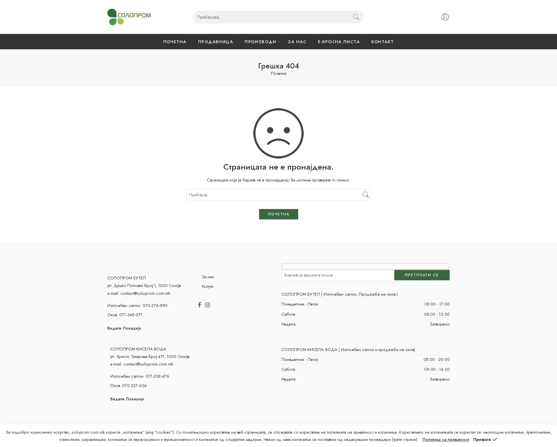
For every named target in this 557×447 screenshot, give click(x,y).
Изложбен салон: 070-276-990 (137, 305)
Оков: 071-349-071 (124, 315)
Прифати (482, 439)
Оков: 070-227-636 (128, 385)
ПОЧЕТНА (175, 42)
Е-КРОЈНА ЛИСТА (339, 42)
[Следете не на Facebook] (199, 305)
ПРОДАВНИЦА (215, 42)
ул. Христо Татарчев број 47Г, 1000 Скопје (150, 356)
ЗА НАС (297, 42)
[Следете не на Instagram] (207, 305)
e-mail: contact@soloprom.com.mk (138, 293)
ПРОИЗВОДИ (260, 42)
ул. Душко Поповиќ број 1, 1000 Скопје (144, 285)
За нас (208, 277)
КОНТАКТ (382, 42)
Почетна (278, 73)
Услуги (207, 286)
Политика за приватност (445, 439)
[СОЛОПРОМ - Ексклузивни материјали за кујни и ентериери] (129, 17)
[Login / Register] (445, 16)
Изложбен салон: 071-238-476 (139, 376)
